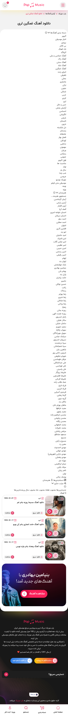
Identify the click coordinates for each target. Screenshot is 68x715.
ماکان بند (62, 401)
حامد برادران (61, 277)
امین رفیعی (61, 255)
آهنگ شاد (62, 65)
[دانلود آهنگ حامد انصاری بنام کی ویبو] (55, 528)
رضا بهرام (62, 294)
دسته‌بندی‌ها (58, 480)
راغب (64, 287)
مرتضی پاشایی (60, 431)
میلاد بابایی (61, 467)
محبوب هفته (50, 490)
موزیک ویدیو (61, 179)
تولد (64, 166)
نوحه (64, 186)
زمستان (63, 130)
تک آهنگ (62, 49)
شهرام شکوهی (60, 356)
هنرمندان (47, 480)
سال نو (63, 170)
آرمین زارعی (61, 202)
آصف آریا (62, 209)
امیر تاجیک (61, 238)
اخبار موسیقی (60, 39)
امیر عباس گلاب (59, 241)
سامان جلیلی (61, 323)
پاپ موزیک (62, 13)
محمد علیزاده (60, 428)
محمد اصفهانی (60, 424)
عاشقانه (63, 134)
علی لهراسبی (61, 366)
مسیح (63, 437)
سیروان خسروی (59, 339)
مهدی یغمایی (60, 457)
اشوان (63, 225)
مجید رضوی (61, 411)
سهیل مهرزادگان (59, 333)
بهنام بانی (62, 271)
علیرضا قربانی (60, 379)
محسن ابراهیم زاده (58, 415)
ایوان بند (62, 261)
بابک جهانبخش (60, 264)
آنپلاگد (63, 52)
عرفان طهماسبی (59, 359)
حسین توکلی (61, 284)
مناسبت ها (61, 163)
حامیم (63, 281)
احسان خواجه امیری (58, 212)
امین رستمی (61, 251)
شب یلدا (62, 173)
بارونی (63, 117)
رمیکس (63, 153)
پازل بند (63, 274)
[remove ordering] (46, 32)
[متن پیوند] (34, 585)
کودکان (63, 140)
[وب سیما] (34, 695)
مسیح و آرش (61, 441)
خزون (64, 124)
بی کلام (63, 46)
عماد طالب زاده (60, 382)
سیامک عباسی (60, 336)
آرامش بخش (61, 108)
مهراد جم (62, 460)
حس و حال (61, 104)
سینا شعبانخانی (60, 346)
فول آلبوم (62, 160)
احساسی (62, 111)
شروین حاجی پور (59, 352)
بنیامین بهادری (60, 268)
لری (64, 101)
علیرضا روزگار (61, 372)
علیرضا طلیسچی (59, 375)
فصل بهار (62, 137)
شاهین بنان (61, 349)
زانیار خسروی (61, 317)
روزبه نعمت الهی (59, 313)
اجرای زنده (62, 72)
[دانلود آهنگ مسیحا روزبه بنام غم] (55, 506)
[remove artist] (54, 192)
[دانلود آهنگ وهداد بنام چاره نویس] (55, 550)
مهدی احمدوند (60, 447)
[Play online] (49, 511)
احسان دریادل (60, 215)
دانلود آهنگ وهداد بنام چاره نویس (30, 546)
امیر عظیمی (61, 245)
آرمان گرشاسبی (60, 199)
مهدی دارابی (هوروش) (57, 454)
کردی (64, 98)
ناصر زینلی (62, 470)
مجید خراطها (61, 408)
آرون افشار (62, 206)
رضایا (64, 307)
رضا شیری (62, 297)
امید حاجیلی (61, 235)
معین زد (62, 444)
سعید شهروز (61, 326)
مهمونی (63, 147)
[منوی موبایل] (63, 5)
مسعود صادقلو (60, 434)
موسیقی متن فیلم (58, 183)
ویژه (64, 189)
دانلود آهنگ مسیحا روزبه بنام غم (30, 502)
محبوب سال (30, 490)
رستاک (63, 290)
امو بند (63, 232)
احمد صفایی (61, 222)
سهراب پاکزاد (61, 330)
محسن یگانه (61, 421)
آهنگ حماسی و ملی (58, 55)
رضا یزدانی (62, 303)
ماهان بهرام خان (59, 405)
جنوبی (63, 88)
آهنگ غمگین (61, 68)
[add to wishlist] (55, 511)
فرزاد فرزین (61, 388)
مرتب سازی (59, 483)
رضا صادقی (61, 300)
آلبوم (64, 36)
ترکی (64, 85)
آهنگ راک (62, 59)
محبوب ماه (40, 490)
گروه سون (62, 398)
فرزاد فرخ (62, 385)
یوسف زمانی (61, 477)
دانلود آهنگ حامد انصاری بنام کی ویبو (28, 524)
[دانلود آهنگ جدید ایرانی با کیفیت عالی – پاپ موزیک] (34, 5)
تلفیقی (63, 75)
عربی (64, 95)
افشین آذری (61, 228)
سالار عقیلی (61, 320)
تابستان (63, 121)
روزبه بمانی (61, 310)
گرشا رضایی (61, 395)
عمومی (63, 157)
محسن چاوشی (60, 418)
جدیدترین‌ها (61, 490)
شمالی (63, 91)
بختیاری (63, 81)
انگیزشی (63, 114)
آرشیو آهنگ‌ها (50, 13)
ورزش (63, 150)
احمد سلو (62, 219)
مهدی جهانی (61, 450)
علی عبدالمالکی (60, 362)
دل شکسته (61, 127)
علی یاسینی (61, 369)
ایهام (64, 258)
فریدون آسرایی (60, 392)
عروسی (63, 176)
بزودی (63, 42)
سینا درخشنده (60, 343)
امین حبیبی (61, 248)
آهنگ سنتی (61, 62)
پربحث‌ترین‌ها (19, 490)
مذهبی (63, 143)
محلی (64, 78)
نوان (64, 473)
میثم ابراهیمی (60, 463)
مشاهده (7, 513)
